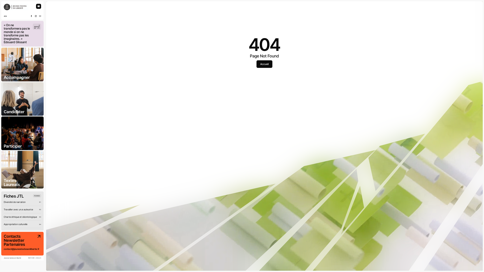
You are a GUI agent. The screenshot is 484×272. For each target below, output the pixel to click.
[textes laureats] (22, 170)
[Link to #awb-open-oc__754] (38, 6)
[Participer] (22, 133)
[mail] (40, 16)
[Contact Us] (37, 245)
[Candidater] (22, 99)
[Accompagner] (22, 64)
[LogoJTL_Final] (16, 5)
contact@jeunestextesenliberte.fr (21, 249)
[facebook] (31, 16)
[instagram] (36, 16)
